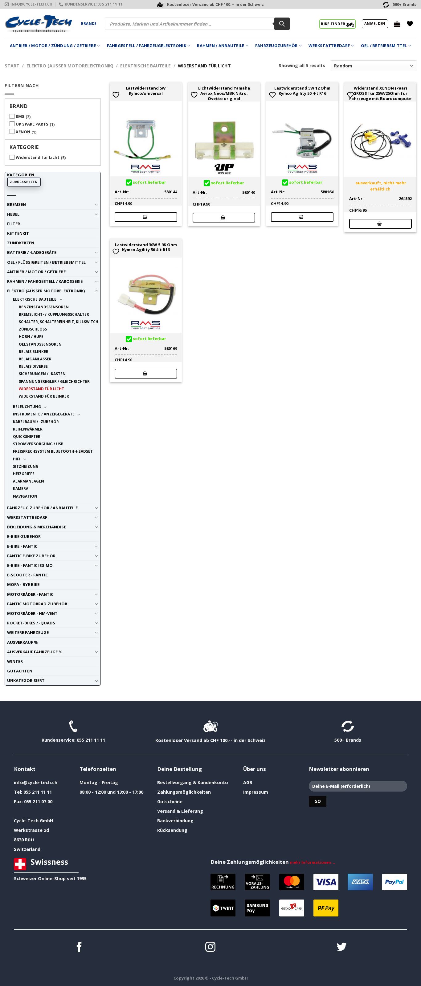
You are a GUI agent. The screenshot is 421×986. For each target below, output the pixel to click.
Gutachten (19, 671)
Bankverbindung (175, 821)
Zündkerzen (20, 243)
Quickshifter (26, 436)
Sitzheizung (26, 466)
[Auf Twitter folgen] (342, 947)
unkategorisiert (26, 680)
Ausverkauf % (22, 642)
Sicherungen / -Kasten (42, 373)
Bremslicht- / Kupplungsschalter (54, 314)
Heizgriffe (24, 473)
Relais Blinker (33, 351)
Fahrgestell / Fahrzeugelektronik (146, 45)
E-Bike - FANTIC (22, 546)
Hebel (13, 214)
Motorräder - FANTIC (30, 594)
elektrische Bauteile (145, 66)
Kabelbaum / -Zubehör (36, 421)
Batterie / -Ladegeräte (31, 252)
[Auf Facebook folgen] (79, 947)
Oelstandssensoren (40, 344)
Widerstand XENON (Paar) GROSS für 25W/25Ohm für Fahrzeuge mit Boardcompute (380, 93)
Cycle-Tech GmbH (33, 821)
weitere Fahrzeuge (28, 632)
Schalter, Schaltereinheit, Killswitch (58, 321)
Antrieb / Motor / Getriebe (36, 272)
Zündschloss (33, 329)
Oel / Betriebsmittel (384, 45)
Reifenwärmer (28, 429)
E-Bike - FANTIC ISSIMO (30, 565)
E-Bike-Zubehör (24, 536)
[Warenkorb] (397, 23)
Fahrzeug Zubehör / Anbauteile (42, 508)
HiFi (16, 458)
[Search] (282, 24)
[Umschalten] (96, 204)
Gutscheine (169, 801)
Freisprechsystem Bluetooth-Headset (53, 451)
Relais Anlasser (35, 358)
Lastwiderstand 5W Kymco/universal (146, 91)
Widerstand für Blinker (44, 396)
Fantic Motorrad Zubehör (37, 604)
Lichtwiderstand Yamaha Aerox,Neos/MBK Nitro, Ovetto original (224, 93)
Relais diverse (33, 366)
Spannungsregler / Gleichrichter (54, 381)
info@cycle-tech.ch (35, 782)
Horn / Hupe (31, 336)
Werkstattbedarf (329, 45)
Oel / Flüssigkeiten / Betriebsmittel (46, 262)
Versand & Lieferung (180, 811)
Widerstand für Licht (37, 157)
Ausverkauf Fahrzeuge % (35, 652)
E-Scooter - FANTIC (27, 575)
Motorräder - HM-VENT (32, 613)
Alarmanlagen (28, 481)
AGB (247, 782)
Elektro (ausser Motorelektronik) (70, 66)
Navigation (25, 496)
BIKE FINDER (333, 23)
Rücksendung (172, 830)
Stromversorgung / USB (38, 443)
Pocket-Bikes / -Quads (31, 623)
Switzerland (27, 849)
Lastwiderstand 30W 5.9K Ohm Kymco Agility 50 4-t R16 (146, 247)
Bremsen (16, 204)
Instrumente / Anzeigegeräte (44, 413)
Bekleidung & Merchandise (36, 527)
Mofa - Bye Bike (23, 584)
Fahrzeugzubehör (276, 45)
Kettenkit (18, 233)
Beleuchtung (27, 406)
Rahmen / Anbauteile (220, 45)
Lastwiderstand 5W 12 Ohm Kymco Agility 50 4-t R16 (302, 91)
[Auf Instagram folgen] (210, 947)
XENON (23, 131)
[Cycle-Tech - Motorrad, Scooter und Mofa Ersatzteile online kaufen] (38, 23)
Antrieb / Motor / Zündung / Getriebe (53, 45)
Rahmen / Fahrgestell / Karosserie (45, 281)
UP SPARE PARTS (32, 124)
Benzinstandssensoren (44, 306)
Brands (88, 23)
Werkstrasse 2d (31, 830)
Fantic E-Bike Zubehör (31, 556)
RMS (20, 116)
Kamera (20, 488)
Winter (15, 661)
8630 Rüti (24, 840)
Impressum (255, 792)
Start (12, 66)
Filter (13, 223)
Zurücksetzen (24, 182)
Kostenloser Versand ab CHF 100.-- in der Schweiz (210, 740)
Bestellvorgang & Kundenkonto (192, 782)
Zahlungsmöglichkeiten (184, 792)
